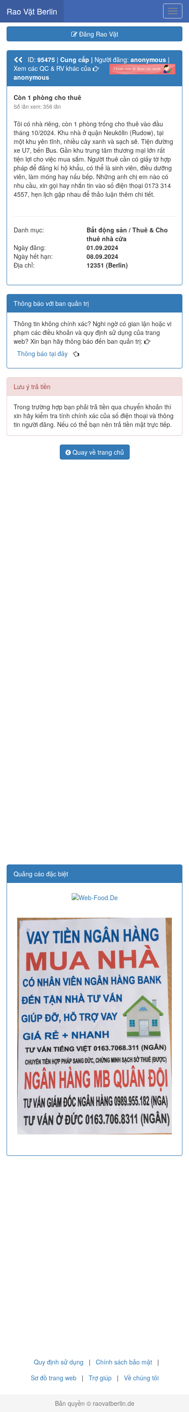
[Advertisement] (94, 563)
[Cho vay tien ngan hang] (94, 1026)
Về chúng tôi (141, 1377)
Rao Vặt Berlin (32, 11)
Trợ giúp (100, 1377)
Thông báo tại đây (42, 353)
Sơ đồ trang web (53, 1377)
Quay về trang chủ (97, 452)
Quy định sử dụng (59, 1361)
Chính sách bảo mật (124, 1361)
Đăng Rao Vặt (97, 33)
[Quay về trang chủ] (18, 59)
